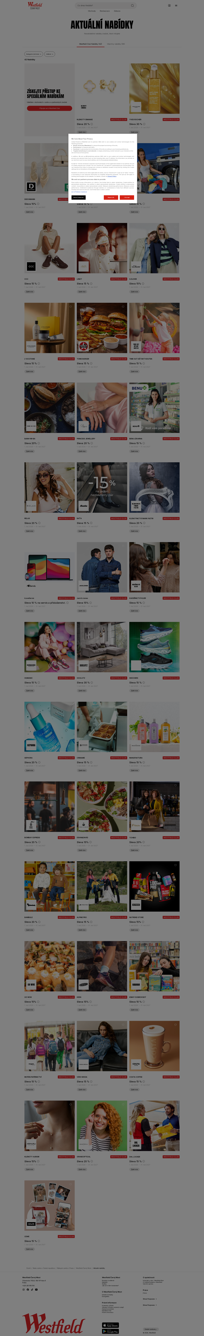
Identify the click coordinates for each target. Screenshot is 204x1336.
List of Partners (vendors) (79, 192)
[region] (102, 168)
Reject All (111, 197)
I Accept (127, 197)
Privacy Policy (112, 176)
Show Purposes (78, 197)
